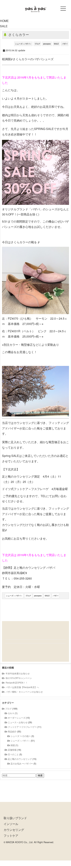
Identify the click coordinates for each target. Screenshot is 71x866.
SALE (56, 43)
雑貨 (13, 745)
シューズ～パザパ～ (23, 43)
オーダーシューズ (16, 717)
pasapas (47, 43)
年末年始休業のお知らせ (18, 673)
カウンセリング (14, 830)
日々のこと (13, 754)
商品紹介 (12, 731)
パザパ (64, 43)
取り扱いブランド (15, 818)
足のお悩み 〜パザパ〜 (22, 763)
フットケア (11, 835)
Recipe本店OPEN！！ (17, 682)
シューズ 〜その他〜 (21, 736)
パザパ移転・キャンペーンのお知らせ (24, 691)
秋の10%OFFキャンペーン (19, 677)
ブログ (37, 43)
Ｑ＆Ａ (11, 713)
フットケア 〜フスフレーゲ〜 (22, 726)
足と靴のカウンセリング (20, 758)
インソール (11, 824)
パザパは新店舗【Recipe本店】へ (22, 687)
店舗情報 (12, 749)
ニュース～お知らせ (17, 722)
